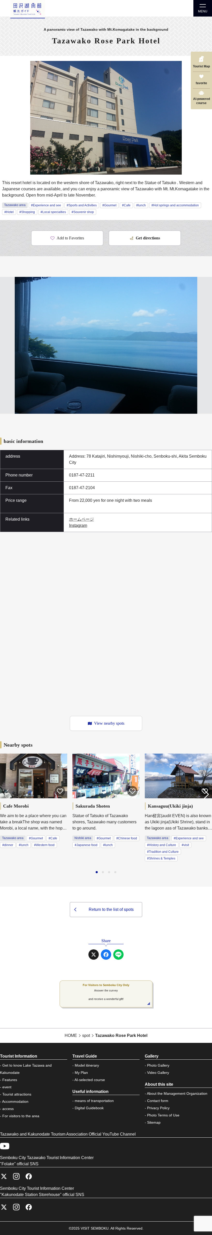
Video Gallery (158, 1072)
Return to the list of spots (111, 909)
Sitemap (154, 1122)
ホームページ (81, 519)
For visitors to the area (20, 1116)
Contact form (157, 1101)
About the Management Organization (177, 1093)
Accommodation (15, 1101)
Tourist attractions (16, 1094)
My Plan (81, 1072)
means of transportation (94, 1101)
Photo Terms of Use (163, 1115)
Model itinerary (87, 1065)
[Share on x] (93, 954)
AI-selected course (89, 1080)
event (6, 1087)
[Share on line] (118, 954)
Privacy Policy (158, 1108)
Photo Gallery (158, 1065)
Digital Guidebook (89, 1108)
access (8, 1109)
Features (9, 1080)
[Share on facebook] (106, 954)
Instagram (78, 525)
